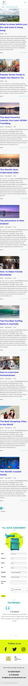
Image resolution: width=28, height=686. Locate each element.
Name (2, 553)
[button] (10, 635)
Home (3, 7)
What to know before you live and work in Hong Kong (13, 27)
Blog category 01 (8, 126)
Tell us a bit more (3, 582)
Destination (3, 576)
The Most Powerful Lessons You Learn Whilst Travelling (13, 120)
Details (1, 52)
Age (2, 567)
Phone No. (3, 558)
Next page (3, 511)
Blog (6, 33)
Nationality (3, 572)
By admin (2, 33)
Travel (14, 126)
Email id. (3, 562)
